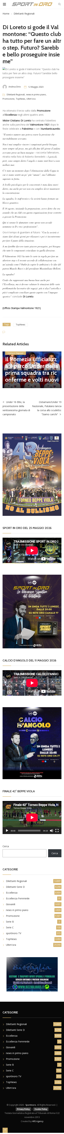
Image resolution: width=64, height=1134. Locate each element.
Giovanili (10, 904)
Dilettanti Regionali (24, 13)
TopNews (20, 98)
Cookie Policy (41, 1109)
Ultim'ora (30, 98)
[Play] (7, 830)
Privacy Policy (23, 1109)
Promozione (9, 98)
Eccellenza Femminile (18, 898)
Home (6, 13)
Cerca (6, 846)
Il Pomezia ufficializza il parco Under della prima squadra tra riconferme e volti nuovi (32, 369)
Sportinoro (30, 1104)
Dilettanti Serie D (15, 886)
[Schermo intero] (57, 830)
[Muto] (51, 830)
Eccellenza (11, 892)
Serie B (10, 921)
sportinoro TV (13, 933)
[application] (32, 817)
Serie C (10, 927)
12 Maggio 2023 (36, 86)
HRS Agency (37, 1121)
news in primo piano (36, 94)
